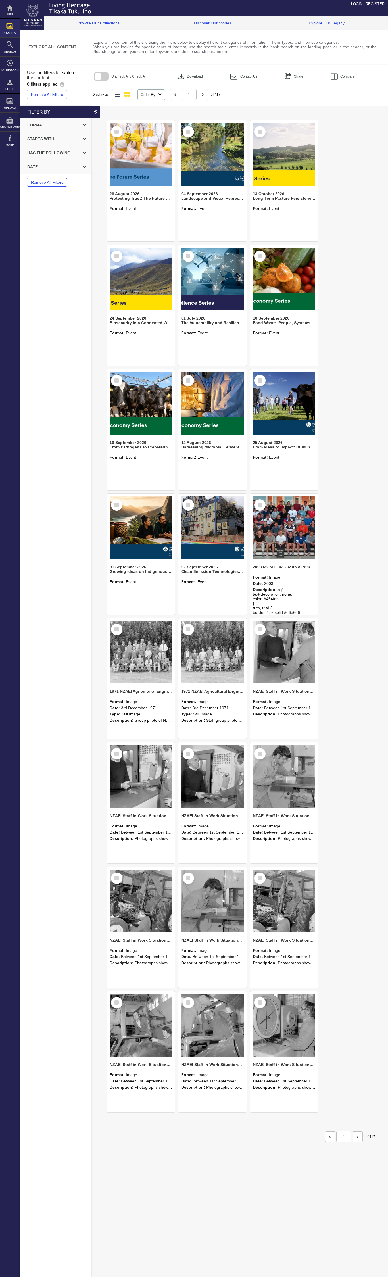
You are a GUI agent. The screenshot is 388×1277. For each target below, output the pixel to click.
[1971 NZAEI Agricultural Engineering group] (141, 652)
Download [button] (190, 76)
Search (10, 51)
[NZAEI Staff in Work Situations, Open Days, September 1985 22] (284, 776)
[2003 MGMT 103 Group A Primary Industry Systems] (284, 527)
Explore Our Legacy (327, 23)
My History (10, 70)
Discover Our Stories (212, 23)
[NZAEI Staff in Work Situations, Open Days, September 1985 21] (141, 901)
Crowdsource (10, 126)
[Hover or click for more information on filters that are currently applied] (62, 84)
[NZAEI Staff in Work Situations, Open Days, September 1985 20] (212, 901)
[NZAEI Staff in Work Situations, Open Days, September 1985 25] (284, 652)
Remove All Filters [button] (47, 94)
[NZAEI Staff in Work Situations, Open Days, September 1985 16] (284, 1025)
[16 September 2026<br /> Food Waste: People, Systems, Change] (284, 279)
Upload (10, 107)
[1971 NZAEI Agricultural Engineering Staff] (212, 652)
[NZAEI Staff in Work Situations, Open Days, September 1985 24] (141, 776)
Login (9, 89)
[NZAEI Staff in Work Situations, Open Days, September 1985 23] (212, 776)
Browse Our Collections (99, 23)
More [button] (10, 145)
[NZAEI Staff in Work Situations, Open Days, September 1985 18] (141, 1025)
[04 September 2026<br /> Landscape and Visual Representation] (212, 154)
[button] (244, 76)
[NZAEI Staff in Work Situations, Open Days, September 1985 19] (284, 901)
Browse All (10, 32)
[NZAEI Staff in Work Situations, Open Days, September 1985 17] (212, 1025)
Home (10, 14)
